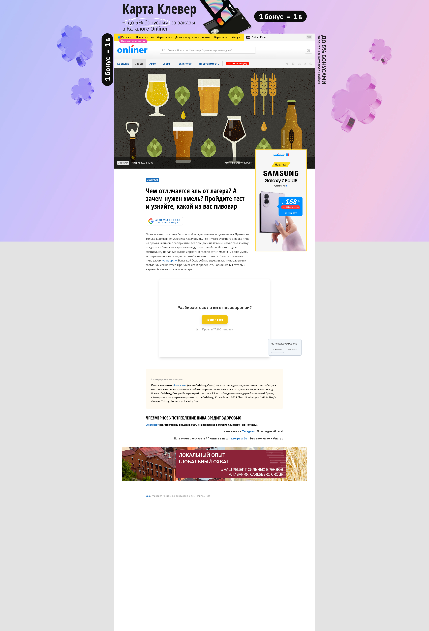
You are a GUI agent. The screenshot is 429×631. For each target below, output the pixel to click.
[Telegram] (287, 63)
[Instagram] (293, 63)
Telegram (249, 431)
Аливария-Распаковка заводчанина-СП (173, 495)
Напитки (199, 495)
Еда (148, 495)
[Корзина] (308, 50)
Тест (207, 495)
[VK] (299, 63)
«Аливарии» (169, 260)
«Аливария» (179, 385)
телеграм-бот (239, 438)
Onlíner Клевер (260, 37)
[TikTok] (305, 63)
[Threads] (310, 63)
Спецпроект (152, 425)
